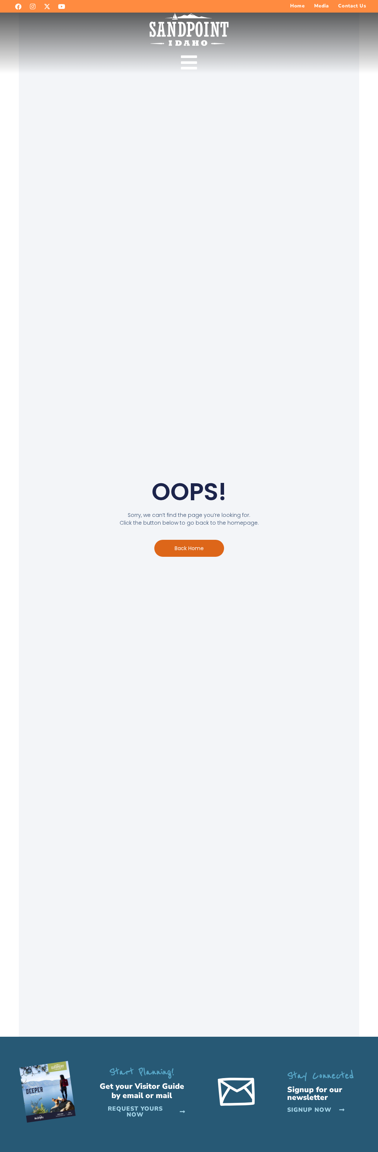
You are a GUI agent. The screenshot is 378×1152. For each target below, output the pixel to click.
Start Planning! (141, 1071)
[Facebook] (18, 6)
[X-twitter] (47, 6)
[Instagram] (32, 6)
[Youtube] (61, 6)
